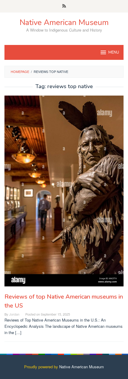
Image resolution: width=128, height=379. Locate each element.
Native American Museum (64, 22)
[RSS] (64, 6)
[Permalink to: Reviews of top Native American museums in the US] (64, 191)
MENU (113, 52)
